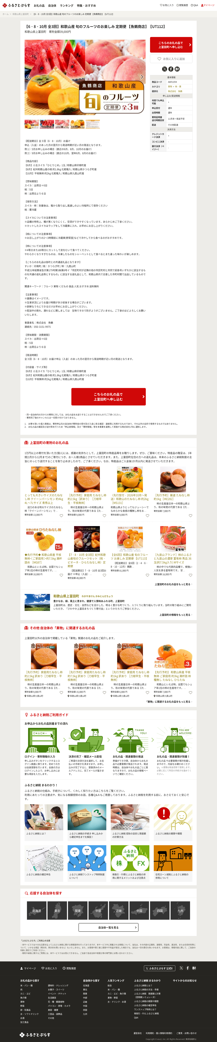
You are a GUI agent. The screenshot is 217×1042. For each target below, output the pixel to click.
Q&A (136, 1017)
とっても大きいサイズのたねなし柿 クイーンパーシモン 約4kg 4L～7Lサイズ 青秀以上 (44, 499)
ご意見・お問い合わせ (186, 1033)
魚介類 (23, 997)
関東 (78, 910)
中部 (98, 910)
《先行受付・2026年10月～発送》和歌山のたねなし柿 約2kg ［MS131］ (130, 499)
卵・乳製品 (25, 1009)
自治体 (52, 5)
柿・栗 (178, 86)
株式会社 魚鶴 (175, 91)
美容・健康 (53, 1009)
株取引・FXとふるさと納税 (146, 1013)
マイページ (30, 968)
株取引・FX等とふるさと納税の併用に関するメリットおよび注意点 (129, 876)
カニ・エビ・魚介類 (117, 993)
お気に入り (51, 968)
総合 (110, 985)
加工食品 (24, 1022)
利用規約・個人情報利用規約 (159, 1033)
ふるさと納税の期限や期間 (168, 833)
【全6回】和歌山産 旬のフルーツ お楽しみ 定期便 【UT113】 (129, 556)
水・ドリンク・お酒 (117, 1001)
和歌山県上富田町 (35, 32)
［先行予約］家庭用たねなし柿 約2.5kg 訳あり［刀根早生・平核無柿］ (44, 676)
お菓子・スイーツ (56, 989)
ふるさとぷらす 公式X (161, 968)
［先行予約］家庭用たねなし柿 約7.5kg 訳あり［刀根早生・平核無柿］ (87, 676)
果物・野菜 (113, 997)
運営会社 (138, 1033)
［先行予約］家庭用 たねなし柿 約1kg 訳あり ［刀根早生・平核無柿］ (130, 676)
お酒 (22, 1018)
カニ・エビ (25, 993)
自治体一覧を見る (108, 927)
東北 (57, 910)
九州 (180, 910)
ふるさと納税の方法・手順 (146, 989)
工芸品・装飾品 (55, 1014)
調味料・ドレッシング (58, 985)
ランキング (66, 5)
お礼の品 (39, 5)
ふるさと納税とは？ (36, 833)
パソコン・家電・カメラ (59, 1005)
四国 (160, 910)
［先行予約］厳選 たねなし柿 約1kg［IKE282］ (172, 497)
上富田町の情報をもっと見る (175, 614)
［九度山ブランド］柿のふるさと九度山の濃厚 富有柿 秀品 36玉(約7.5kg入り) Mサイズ (173, 558)
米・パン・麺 (26, 985)
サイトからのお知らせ (185, 980)
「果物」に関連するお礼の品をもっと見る (167, 701)
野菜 (22, 1005)
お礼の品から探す (29, 980)
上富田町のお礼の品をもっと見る (172, 584)
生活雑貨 (52, 997)
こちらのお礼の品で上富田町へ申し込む (171, 45)
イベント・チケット (57, 993)
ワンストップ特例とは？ (145, 1009)
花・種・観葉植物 (56, 1001)
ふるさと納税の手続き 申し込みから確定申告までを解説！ (86, 835)
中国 (139, 910)
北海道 (36, 910)
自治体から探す (91, 980)
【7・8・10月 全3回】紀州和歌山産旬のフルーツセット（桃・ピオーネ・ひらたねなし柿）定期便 (87, 560)
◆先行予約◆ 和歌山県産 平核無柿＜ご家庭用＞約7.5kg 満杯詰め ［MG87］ (43, 558)
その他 (51, 1018)
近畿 (119, 910)
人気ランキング (116, 980)
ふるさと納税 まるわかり (147, 980)
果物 (170, 86)
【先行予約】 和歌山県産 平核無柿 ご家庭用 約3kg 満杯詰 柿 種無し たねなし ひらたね (172, 676)
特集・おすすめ (86, 5)
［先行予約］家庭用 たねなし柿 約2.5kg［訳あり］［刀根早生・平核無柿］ (87, 499)
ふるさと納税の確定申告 (38, 874)
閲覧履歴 (71, 968)
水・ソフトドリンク (29, 1014)
